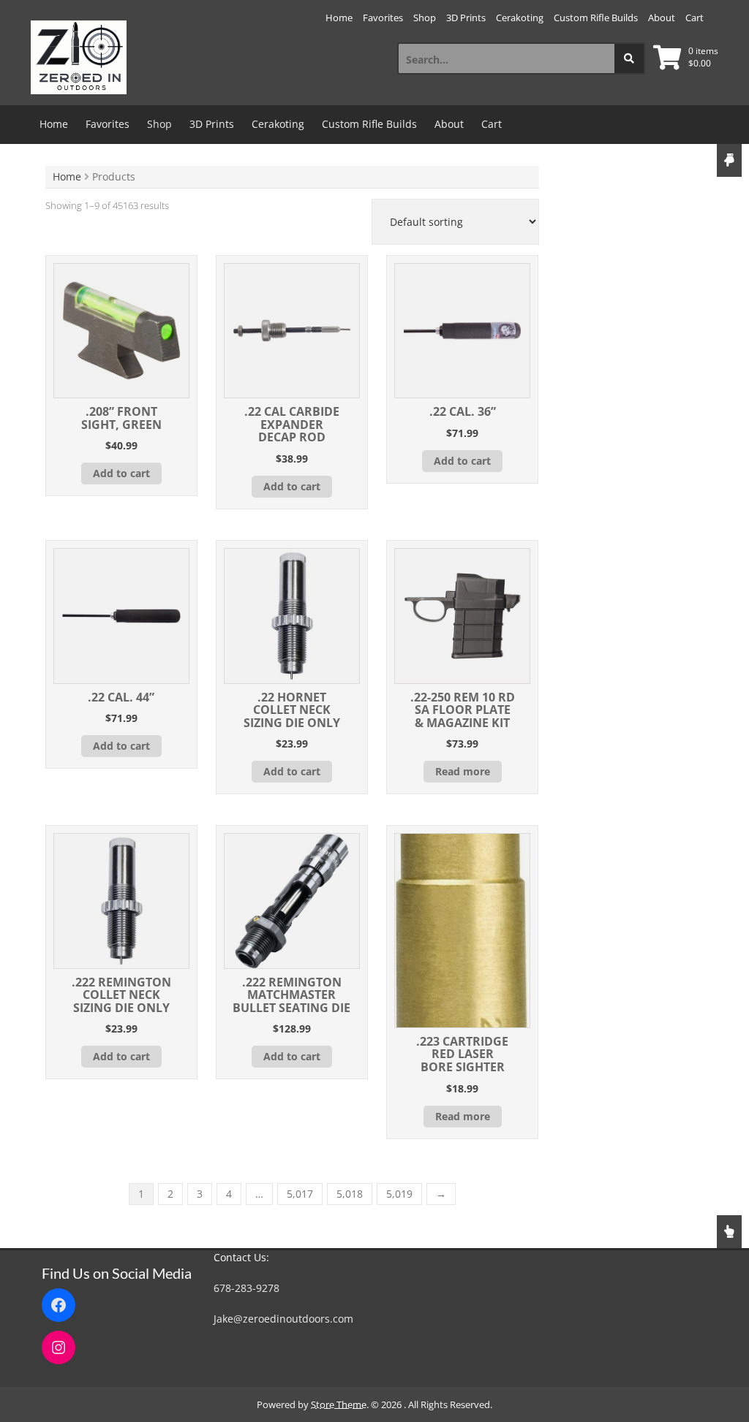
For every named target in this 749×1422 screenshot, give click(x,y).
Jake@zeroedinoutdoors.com (283, 1319)
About (661, 17)
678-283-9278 (246, 1288)
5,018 (349, 1194)
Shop (424, 17)
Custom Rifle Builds (596, 17)
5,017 (300, 1194)
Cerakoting (519, 17)
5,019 (399, 1194)
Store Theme (338, 1404)
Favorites (383, 17)
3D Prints (466, 17)
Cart (694, 17)
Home (339, 17)
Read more (462, 771)
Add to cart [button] (121, 473)
